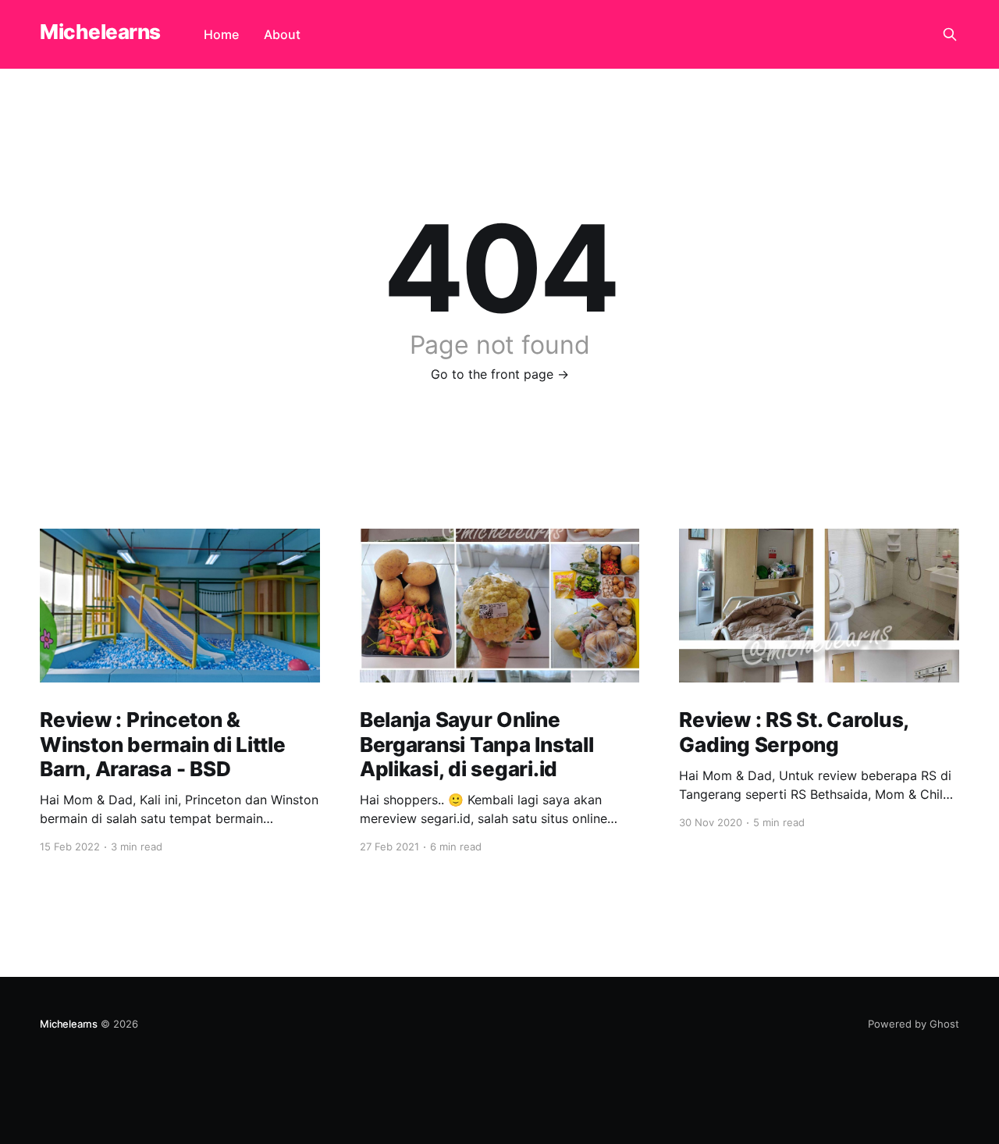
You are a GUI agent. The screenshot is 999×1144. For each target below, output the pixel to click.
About (282, 34)
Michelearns (100, 32)
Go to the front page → (500, 374)
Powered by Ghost (913, 1023)
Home (221, 34)
